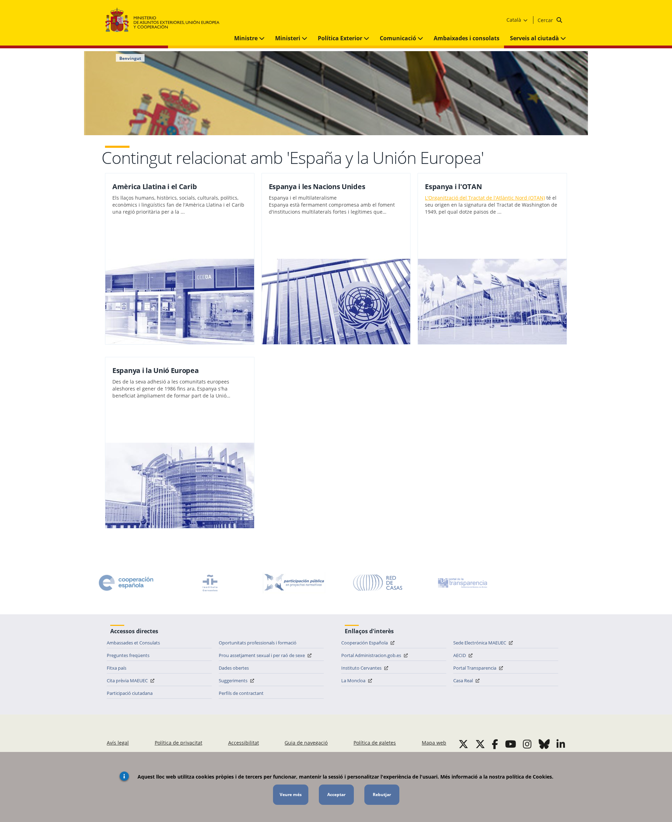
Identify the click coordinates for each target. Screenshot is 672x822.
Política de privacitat (178, 742)
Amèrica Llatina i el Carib (154, 186)
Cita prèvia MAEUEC (128, 680)
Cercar (546, 20)
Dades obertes (234, 668)
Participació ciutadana (130, 693)
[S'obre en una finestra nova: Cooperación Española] (126, 583)
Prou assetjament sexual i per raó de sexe (262, 655)
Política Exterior (341, 38)
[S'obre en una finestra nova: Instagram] (527, 744)
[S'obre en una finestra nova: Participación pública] (294, 583)
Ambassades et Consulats (133, 643)
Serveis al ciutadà (535, 38)
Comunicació (399, 38)
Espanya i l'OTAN (453, 186)
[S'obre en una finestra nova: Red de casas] (378, 583)
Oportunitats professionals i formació (257, 643)
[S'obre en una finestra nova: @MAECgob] (463, 744)
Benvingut (130, 58)
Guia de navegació (306, 742)
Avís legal (118, 742)
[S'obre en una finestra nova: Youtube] (510, 744)
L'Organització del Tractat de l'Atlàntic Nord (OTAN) (485, 197)
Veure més (291, 794)
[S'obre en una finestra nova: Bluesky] (544, 744)
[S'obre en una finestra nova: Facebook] (495, 744)
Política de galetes (375, 742)
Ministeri (288, 38)
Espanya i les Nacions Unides (317, 186)
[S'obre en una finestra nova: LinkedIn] (560, 744)
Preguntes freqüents (128, 655)
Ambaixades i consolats (466, 38)
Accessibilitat (243, 742)
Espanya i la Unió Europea (155, 370)
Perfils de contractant (241, 693)
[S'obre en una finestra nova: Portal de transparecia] (462, 583)
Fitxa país (116, 668)
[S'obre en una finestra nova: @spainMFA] (480, 744)
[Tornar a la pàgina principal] (165, 20)
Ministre (246, 38)
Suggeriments (233, 680)
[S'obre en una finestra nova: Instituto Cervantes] (210, 583)
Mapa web (434, 742)
